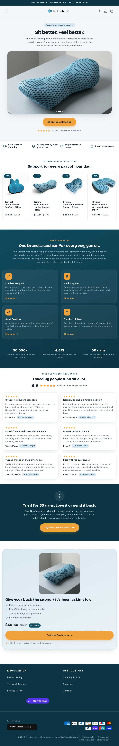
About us (68, 684)
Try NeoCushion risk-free (59, 527)
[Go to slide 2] (58, 111)
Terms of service (86, 740)
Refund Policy (14, 677)
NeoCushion (32, 737)
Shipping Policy (71, 677)
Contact (67, 690)
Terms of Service (16, 684)
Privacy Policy (14, 690)
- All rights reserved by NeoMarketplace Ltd (59, 737)
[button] (6, 11)
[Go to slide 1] (56, 111)
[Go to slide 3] (61, 111)
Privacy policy (105, 737)
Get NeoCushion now (60, 635)
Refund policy (88, 737)
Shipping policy (104, 740)
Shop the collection (59, 121)
